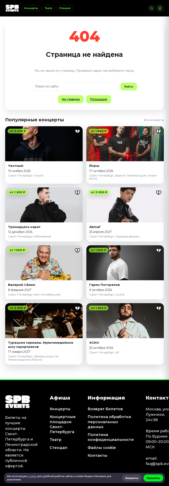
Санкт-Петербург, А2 (104, 352)
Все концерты (154, 120)
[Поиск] (151, 8)
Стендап (65, 8)
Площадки (98, 99)
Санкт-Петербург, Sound (25, 175)
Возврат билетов (105, 409)
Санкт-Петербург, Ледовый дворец (114, 236)
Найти (128, 86)
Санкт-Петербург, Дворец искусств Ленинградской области (33, 358)
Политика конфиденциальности (111, 437)
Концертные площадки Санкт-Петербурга (63, 424)
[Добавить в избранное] (77, 131)
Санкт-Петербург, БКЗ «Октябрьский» (34, 294)
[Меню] (160, 8)
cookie (32, 476)
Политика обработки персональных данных (109, 422)
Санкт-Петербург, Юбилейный (29, 236)
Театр (48, 8)
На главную (71, 99)
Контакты (97, 455)
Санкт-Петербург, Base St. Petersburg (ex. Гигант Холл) (123, 177)
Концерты (31, 8)
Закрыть (131, 478)
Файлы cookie (102, 447)
